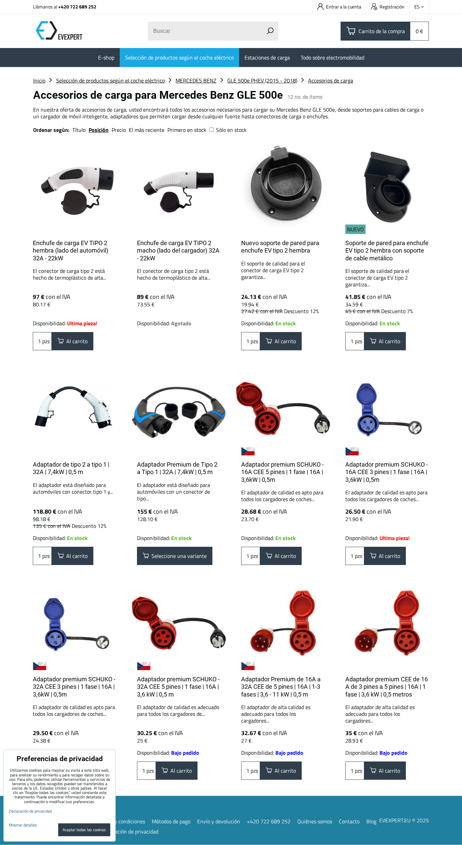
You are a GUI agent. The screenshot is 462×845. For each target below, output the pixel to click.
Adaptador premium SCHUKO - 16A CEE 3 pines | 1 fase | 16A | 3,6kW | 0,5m (386, 472)
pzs (45, 341)
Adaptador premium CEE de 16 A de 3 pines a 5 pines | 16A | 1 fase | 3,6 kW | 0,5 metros (386, 687)
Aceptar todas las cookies (84, 829)
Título (79, 130)
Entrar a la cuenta (343, 6)
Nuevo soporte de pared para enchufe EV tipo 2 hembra (280, 246)
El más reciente (146, 130)
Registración (392, 6)
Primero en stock (186, 130)
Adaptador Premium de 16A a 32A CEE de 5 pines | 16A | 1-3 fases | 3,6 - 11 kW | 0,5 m (281, 687)
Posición (99, 130)
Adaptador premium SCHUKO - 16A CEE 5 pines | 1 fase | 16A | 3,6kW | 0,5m (282, 472)
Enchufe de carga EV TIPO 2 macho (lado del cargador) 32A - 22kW (178, 250)
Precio (119, 130)
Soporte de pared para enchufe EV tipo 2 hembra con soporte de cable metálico (387, 250)
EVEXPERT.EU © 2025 (404, 820)
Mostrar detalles (23, 825)
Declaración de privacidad (129, 831)
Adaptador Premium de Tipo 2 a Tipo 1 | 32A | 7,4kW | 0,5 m (177, 468)
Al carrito (76, 341)
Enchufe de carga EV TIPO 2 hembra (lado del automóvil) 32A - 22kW (70, 250)
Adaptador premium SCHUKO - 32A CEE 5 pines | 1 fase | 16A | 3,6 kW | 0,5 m (178, 687)
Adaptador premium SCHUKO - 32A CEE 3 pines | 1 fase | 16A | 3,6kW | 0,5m (74, 687)
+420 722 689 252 (77, 6)
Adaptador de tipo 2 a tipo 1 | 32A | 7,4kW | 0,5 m (71, 468)
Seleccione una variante (178, 556)
